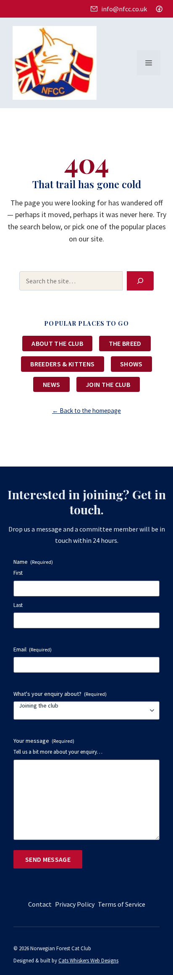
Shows (131, 364)
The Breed (125, 343)
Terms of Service (121, 904)
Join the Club (108, 384)
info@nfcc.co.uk (124, 9)
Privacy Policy (74, 904)
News (51, 384)
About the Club (57, 343)
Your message (43, 740)
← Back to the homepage (86, 411)
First (18, 572)
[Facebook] (159, 9)
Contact (40, 904)
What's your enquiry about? (60, 694)
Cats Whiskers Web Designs (88, 960)
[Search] (140, 280)
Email (32, 649)
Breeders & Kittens (62, 364)
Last (18, 605)
